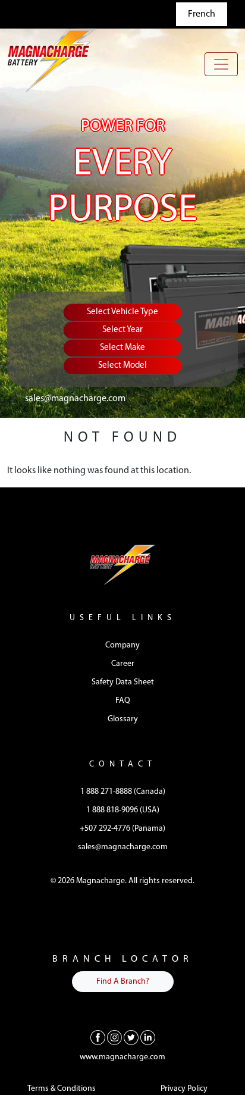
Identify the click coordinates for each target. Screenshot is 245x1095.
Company (122, 645)
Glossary (123, 719)
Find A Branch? (122, 981)
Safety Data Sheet (123, 682)
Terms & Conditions (61, 1088)
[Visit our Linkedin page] (147, 1037)
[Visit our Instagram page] (114, 1037)
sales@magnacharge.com (75, 398)
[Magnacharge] (51, 60)
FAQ (122, 700)
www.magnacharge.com (122, 1057)
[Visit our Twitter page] (131, 1037)
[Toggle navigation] (221, 64)
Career (122, 663)
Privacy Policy (184, 1088)
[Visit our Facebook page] (97, 1037)
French (201, 14)
